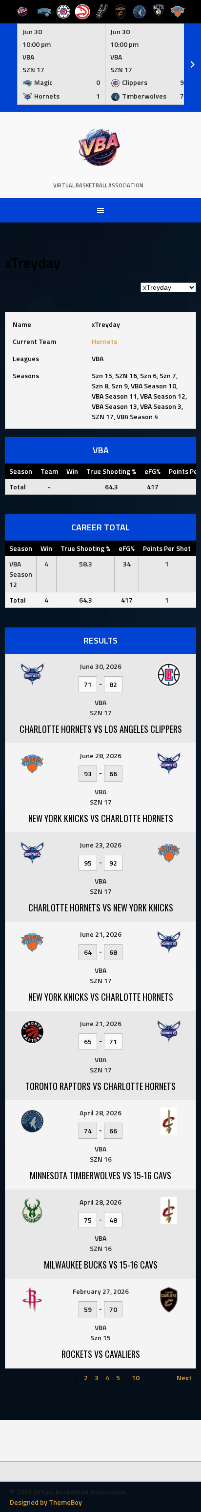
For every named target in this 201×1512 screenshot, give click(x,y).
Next (184, 1377)
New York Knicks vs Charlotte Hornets (100, 818)
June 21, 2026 (100, 934)
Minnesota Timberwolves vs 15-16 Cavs (100, 1175)
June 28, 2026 (100, 755)
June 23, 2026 (100, 845)
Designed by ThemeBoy (46, 1502)
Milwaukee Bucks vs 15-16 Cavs (101, 1264)
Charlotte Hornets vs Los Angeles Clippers (101, 729)
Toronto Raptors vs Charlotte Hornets (100, 1086)
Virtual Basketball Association (98, 185)
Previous (22, 1377)
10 (136, 1377)
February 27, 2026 (101, 1291)
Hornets (104, 341)
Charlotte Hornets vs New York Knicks (100, 907)
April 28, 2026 (100, 1113)
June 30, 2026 (100, 666)
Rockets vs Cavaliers (100, 1354)
